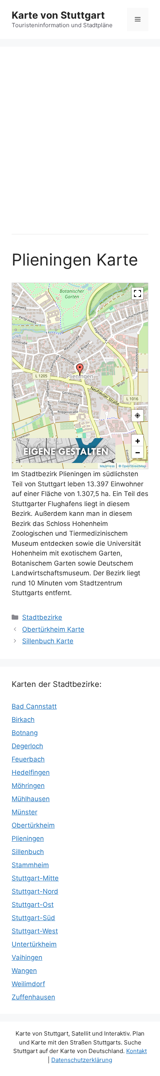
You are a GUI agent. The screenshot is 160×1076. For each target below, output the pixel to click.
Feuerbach (28, 759)
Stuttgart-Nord (35, 891)
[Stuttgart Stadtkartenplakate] (65, 461)
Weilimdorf (28, 984)
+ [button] (138, 440)
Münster (24, 812)
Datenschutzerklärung (81, 1060)
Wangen (24, 971)
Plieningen (28, 838)
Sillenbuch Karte (47, 641)
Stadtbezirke (42, 617)
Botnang (25, 733)
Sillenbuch (28, 852)
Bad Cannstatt (34, 706)
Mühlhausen (31, 799)
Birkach (23, 719)
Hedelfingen (31, 772)
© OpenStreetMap (132, 466)
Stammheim (30, 865)
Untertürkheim (34, 944)
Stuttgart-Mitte (35, 878)
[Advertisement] (80, 138)
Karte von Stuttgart (58, 15)
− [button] (138, 452)
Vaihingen (27, 957)
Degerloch (27, 746)
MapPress (107, 466)
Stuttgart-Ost (33, 904)
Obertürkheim (33, 825)
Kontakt (136, 1051)
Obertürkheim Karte (53, 629)
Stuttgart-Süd (33, 918)
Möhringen (28, 786)
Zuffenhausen (33, 997)
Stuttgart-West (35, 931)
